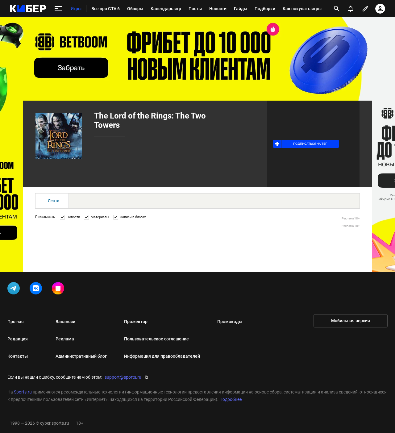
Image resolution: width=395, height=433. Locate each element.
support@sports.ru (123, 377)
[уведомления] (350, 8)
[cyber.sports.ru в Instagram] (59, 289)
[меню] (58, 8)
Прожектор (136, 321)
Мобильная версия (350, 320)
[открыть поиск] (336, 8)
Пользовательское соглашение (156, 338)
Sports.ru (23, 391)
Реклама (65, 338)
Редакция (17, 338)
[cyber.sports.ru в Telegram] (14, 289)
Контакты (17, 356)
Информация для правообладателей (162, 356)
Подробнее (230, 399)
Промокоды (229, 321)
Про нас (15, 321)
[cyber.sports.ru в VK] (37, 289)
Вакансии (65, 321)
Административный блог (81, 356)
